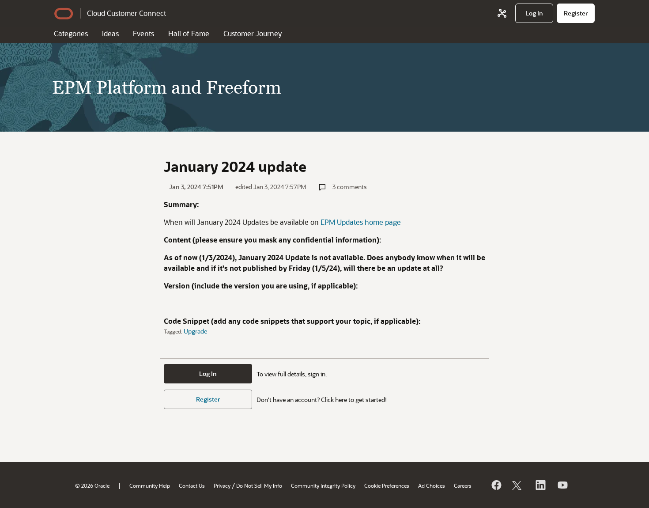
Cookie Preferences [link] (386, 485)
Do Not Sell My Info (259, 485)
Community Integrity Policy (323, 485)
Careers (463, 485)
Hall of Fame (188, 33)
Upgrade (195, 331)
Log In (208, 373)
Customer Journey (252, 33)
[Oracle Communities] (502, 13)
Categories (71, 33)
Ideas (110, 33)
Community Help (149, 485)
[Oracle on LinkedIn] (540, 485)
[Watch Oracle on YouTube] (562, 485)
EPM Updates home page (361, 222)
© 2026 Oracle (92, 485)
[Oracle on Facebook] (496, 485)
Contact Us (192, 485)
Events (143, 33)
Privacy (222, 485)
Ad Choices (431, 485)
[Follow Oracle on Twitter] (518, 485)
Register (208, 399)
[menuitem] (534, 13)
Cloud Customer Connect (126, 13)
